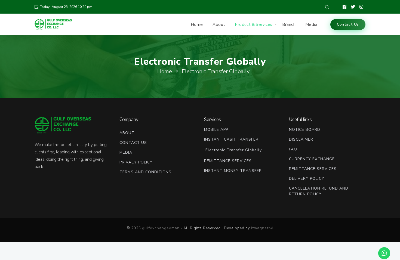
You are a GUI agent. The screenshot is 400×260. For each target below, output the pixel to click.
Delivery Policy (306, 178)
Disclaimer (301, 139)
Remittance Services (228, 160)
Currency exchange (312, 159)
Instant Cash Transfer (231, 139)
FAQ (293, 149)
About (219, 24)
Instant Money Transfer (233, 170)
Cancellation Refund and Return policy (318, 191)
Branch (289, 24)
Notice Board (304, 129)
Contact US (133, 142)
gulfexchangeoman (161, 228)
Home (197, 24)
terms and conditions (145, 172)
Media (311, 24)
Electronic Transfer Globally (233, 150)
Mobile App (216, 129)
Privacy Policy (136, 162)
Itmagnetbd (262, 228)
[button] (326, 7)
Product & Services (253, 24)
